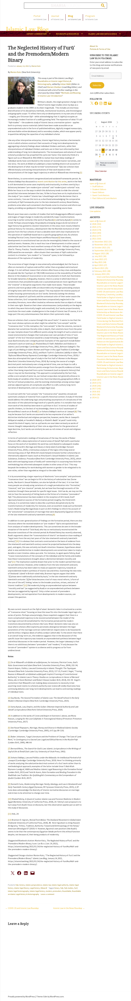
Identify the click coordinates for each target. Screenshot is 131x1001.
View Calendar (101, 171)
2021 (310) (96, 238)
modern (49, 891)
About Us (94, 46)
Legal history (35, 888)
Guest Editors (98, 192)
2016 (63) (96, 391)
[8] (76, 411)
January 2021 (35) (102, 274)
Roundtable (66, 891)
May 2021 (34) (100, 262)
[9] (54, 514)
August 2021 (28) (101, 253)
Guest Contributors (100, 195)
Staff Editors (97, 186)
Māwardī (44, 888)
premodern (57, 891)
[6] (34, 343)
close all (102, 221)
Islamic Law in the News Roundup (67, 908)
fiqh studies (68, 888)
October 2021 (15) (102, 247)
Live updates (95, 211)
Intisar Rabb (65, 84)
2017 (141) (96, 388)
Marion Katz (36, 66)
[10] (17, 541)
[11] (13, 561)
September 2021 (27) (103, 250)
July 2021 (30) (100, 256)
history (22, 885)
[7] (38, 411)
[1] (81, 172)
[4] (59, 237)
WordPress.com (57, 996)
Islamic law (47, 885)
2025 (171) (96, 227)
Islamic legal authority (60, 885)
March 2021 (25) (101, 268)
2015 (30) (96, 394)
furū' (75, 888)
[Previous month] (95, 122)
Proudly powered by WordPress (21, 996)
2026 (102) (96, 224)
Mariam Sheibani (54, 87)
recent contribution (46, 181)
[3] (71, 220)
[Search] (103, 5)
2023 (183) (96, 233)
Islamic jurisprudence (34, 885)
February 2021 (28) (102, 271)
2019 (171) (96, 382)
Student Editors (99, 189)
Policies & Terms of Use (100, 49)
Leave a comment (47, 894)
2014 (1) (95, 397)
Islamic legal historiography (18, 891)
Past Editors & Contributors (104, 198)
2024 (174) (96, 230)
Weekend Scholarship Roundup (110, 279)
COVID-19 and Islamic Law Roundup (23, 908)
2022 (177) (96, 235)
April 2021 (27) (100, 265)
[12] (25, 585)
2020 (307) (96, 379)
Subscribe (97, 85)
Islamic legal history (37, 891)
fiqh (17, 885)
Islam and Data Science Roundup (111, 277)
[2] (54, 220)
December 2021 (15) (103, 241)
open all (93, 221)
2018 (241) (96, 385)
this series (62, 181)
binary (57, 888)
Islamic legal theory (21, 888)
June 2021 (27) (100, 259)
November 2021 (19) (103, 244)
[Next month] (117, 122)
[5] (28, 278)
